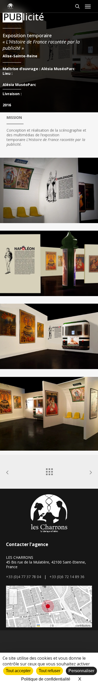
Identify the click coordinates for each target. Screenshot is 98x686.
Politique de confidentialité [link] (45, 679)
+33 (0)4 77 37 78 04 (23, 576)
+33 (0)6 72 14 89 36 (66, 576)
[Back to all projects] (49, 470)
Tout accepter (18, 671)
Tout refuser (49, 671)
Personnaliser (81, 671)
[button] (88, 6)
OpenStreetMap (65, 625)
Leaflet (44, 625)
